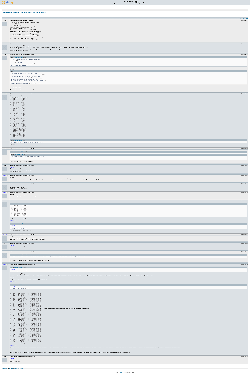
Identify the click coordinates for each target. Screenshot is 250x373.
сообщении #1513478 (19, 223)
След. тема (246, 18)
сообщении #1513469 (18, 140)
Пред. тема (242, 18)
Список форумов (5, 368)
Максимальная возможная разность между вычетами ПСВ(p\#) (24, 12)
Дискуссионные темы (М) (18, 368)
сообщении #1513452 (19, 57)
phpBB (121, 372)
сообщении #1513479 (19, 254)
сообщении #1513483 (18, 267)
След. (247, 365)
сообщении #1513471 (19, 151)
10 (244, 365)
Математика (11, 368)
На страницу (236, 365)
